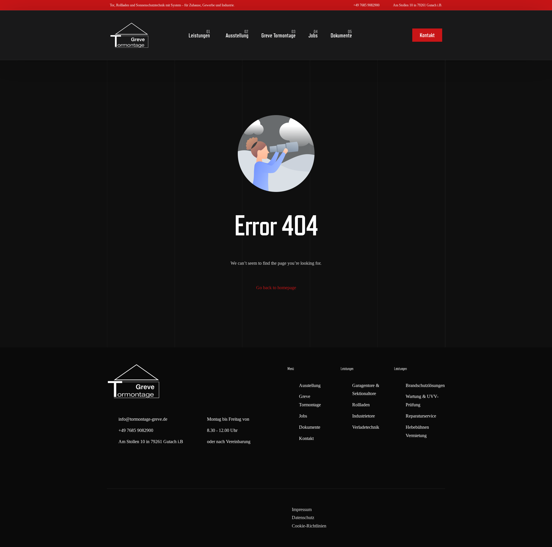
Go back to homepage (276, 287)
